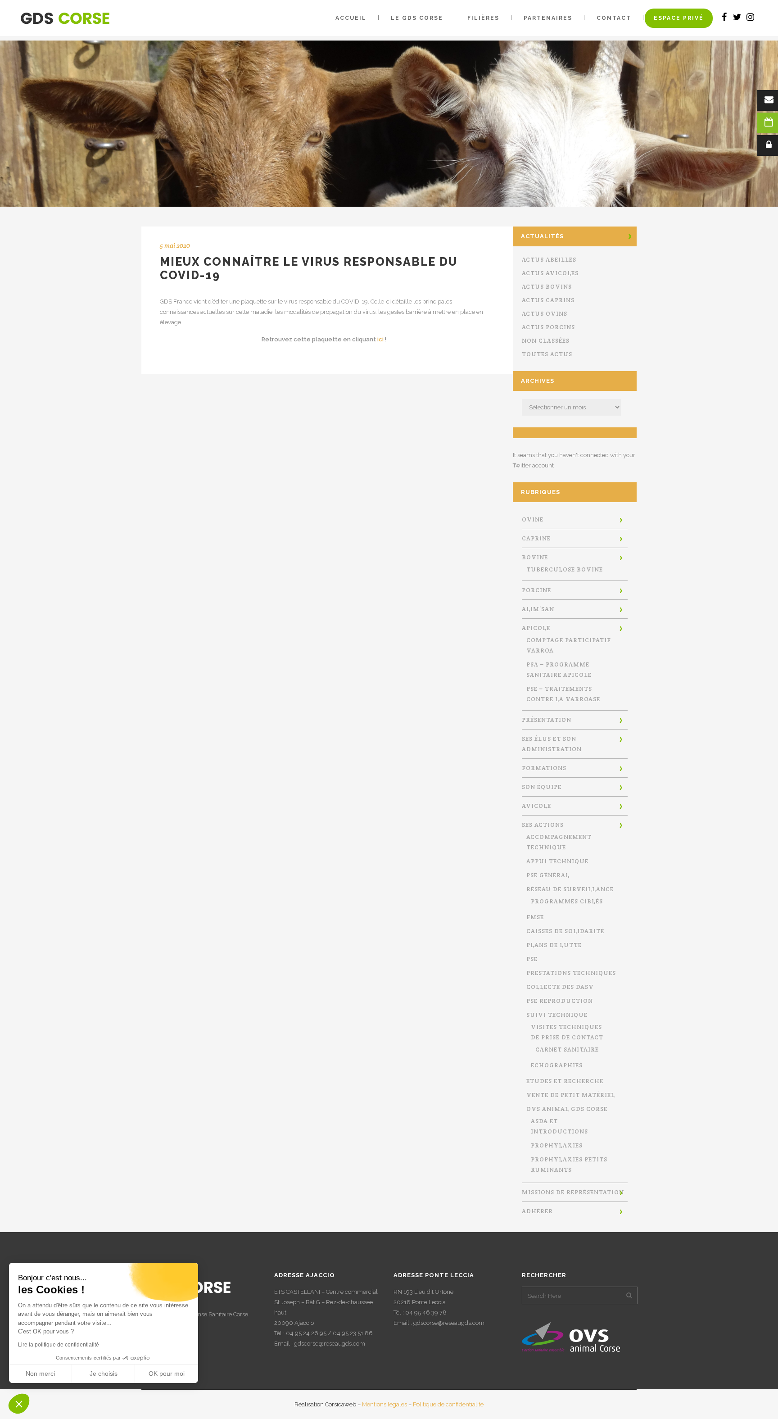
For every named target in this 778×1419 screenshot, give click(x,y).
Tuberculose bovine (564, 569)
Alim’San (538, 609)
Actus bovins (547, 286)
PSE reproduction (559, 1001)
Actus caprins (548, 300)
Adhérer (537, 1211)
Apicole (536, 628)
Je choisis (104, 1373)
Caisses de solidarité (565, 931)
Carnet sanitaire (567, 1049)
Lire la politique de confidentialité (58, 1345)
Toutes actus (547, 354)
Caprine (536, 538)
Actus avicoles (550, 273)
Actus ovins (544, 313)
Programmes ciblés (567, 901)
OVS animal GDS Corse (566, 1109)
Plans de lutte (554, 945)
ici (380, 339)
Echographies (557, 1065)
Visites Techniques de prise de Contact (567, 1032)
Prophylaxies (557, 1145)
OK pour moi (167, 1373)
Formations (544, 768)
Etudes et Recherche (564, 1081)
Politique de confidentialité (448, 1404)
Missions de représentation (573, 1192)
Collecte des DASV (560, 987)
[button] (19, 1403)
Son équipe (541, 787)
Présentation (546, 720)
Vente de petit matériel (570, 1095)
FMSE (535, 917)
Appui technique (557, 861)
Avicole (536, 806)
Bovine (535, 557)
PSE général (548, 875)
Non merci (40, 1373)
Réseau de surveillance (570, 889)
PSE (532, 959)
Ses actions (543, 825)
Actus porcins (548, 327)
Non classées (546, 341)
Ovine (532, 519)
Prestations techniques (571, 973)
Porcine (536, 590)
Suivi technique (557, 1015)
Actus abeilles (549, 259)
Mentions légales (384, 1404)
